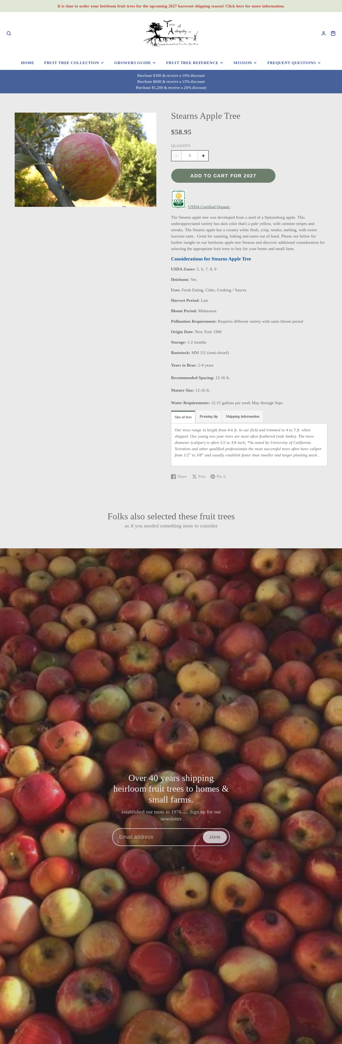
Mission (243, 63)
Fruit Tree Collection (71, 63)
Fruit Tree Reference (192, 63)
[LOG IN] (323, 33)
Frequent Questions (291, 63)
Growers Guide (132, 63)
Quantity (181, 146)
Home (27, 63)
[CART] (333, 33)
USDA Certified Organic (209, 207)
